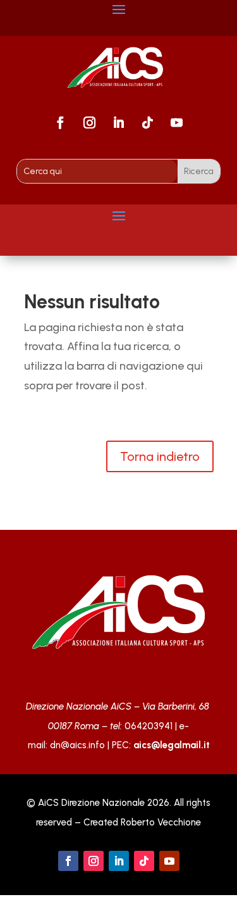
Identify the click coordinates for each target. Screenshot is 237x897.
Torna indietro (160, 456)
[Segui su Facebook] (61, 123)
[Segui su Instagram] (90, 123)
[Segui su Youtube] (177, 123)
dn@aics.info (77, 745)
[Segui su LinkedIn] (119, 123)
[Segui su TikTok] (148, 123)
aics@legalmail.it (171, 745)
